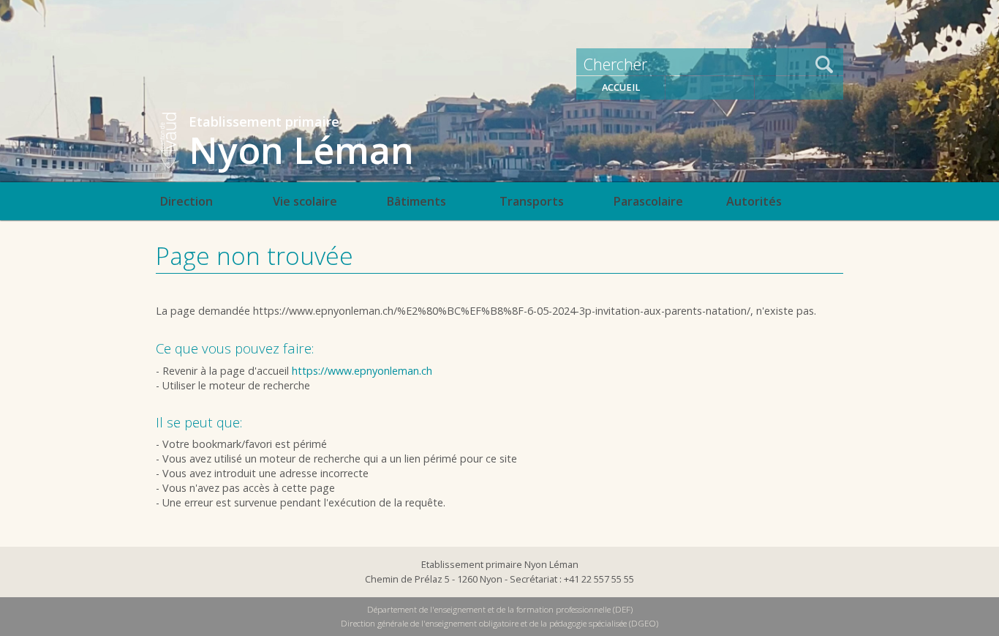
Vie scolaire (305, 201)
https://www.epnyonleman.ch (362, 371)
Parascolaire (648, 201)
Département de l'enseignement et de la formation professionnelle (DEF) (500, 609)
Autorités (754, 201)
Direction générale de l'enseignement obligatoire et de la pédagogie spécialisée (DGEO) (499, 623)
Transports (531, 201)
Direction (186, 201)
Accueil (621, 87)
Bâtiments (416, 201)
